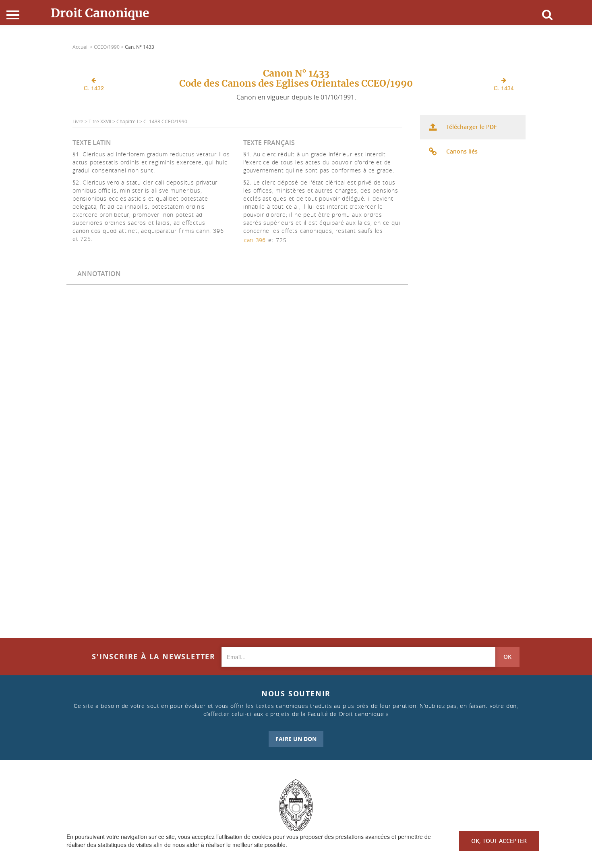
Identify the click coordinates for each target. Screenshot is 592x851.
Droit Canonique (100, 13)
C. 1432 (94, 88)
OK (507, 656)
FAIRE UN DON (296, 739)
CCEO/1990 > (109, 47)
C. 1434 (504, 88)
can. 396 (254, 240)
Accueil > (83, 47)
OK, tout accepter (499, 841)
